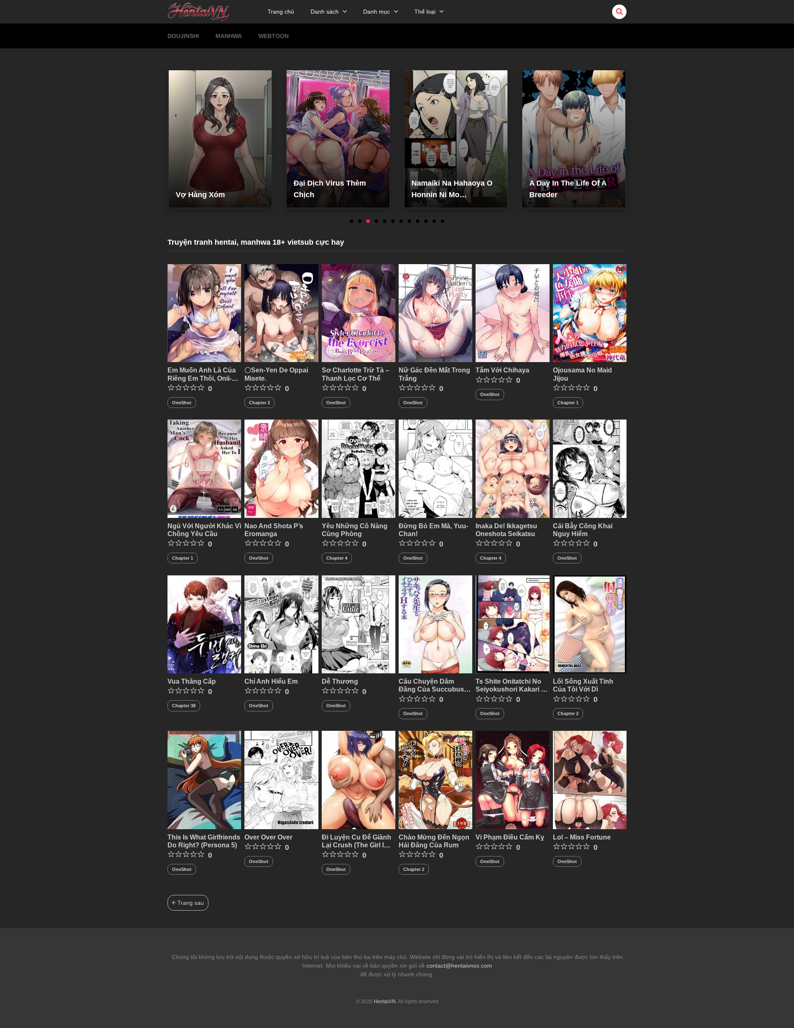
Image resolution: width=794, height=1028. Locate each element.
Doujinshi (183, 36)
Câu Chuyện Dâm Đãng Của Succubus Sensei (431, 689)
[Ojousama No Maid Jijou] (590, 312)
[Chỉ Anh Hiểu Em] (281, 623)
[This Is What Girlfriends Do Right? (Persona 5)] (204, 779)
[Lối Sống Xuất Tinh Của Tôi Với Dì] (590, 623)
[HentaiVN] (198, 11)
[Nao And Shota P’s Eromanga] (281, 468)
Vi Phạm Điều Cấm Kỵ (510, 837)
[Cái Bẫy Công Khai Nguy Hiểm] (590, 468)
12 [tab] (442, 221)
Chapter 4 (336, 558)
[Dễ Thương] (358, 623)
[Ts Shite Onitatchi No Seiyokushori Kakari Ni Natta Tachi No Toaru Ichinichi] (512, 623)
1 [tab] (351, 221)
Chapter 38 (184, 705)
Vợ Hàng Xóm (200, 195)
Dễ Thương (340, 681)
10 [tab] (426, 221)
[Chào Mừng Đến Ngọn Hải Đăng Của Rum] (435, 779)
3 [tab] (368, 221)
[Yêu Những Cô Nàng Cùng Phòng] (358, 468)
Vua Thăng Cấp (191, 681)
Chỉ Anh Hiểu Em (271, 681)
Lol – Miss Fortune (582, 837)
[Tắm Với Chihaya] (512, 312)
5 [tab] (384, 221)
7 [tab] (401, 221)
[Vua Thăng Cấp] (204, 623)
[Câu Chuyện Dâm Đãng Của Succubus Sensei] (435, 623)
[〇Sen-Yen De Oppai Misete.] (281, 312)
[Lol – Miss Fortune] (590, 779)
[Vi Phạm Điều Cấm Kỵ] (512, 779)
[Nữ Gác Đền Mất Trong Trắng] (435, 312)
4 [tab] (376, 221)
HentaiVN (385, 1001)
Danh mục (376, 11)
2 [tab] (360, 221)
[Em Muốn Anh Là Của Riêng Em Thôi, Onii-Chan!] (204, 312)
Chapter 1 (568, 402)
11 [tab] (434, 221)
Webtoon (273, 36)
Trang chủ (281, 11)
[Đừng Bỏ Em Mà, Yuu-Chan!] (435, 468)
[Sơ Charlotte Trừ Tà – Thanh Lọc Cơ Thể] (358, 312)
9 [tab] (418, 221)
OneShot (181, 402)
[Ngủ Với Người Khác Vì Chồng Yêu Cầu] (204, 468)
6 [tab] (393, 221)
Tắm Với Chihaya (502, 370)
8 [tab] (409, 221)
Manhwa (228, 36)
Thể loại (424, 11)
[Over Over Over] (281, 779)
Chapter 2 (259, 402)
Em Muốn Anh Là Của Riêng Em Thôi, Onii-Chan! (201, 378)
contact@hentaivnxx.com (459, 965)
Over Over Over (268, 837)
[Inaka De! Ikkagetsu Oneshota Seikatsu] (512, 468)
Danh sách (325, 11)
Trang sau (190, 902)
